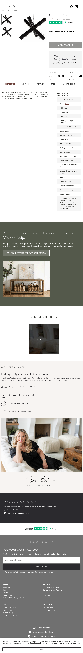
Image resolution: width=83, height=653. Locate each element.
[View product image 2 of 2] (6, 32)
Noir (51, 19)
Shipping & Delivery (51, 587)
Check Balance (49, 607)
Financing (47, 595)
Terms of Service (9, 607)
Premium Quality (74, 63)
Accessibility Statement (12, 615)
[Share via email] (80, 76)
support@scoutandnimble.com (18, 513)
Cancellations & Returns (52, 590)
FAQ (44, 592)
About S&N (7, 587)
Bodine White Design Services (14, 598)
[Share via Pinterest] (59, 76)
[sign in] (71, 6)
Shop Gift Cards (49, 610)
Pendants (14, 10)
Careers (6, 592)
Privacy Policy (8, 610)
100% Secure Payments (65, 63)
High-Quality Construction (57, 63)
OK (41, 649)
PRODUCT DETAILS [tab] (8, 84)
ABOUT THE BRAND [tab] (70, 84)
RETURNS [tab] (40, 84)
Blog (4, 590)
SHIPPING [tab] (25, 84)
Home (2, 10)
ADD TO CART (65, 45)
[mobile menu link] (3, 7)
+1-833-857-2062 (13, 509)
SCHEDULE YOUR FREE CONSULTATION (26, 253)
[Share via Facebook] (63, 76)
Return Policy (8, 613)
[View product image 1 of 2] (6, 19)
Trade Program (8, 595)
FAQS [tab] (53, 84)
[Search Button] (14, 6)
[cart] (76, 6)
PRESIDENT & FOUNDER (43, 486)
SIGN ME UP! (41, 567)
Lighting (8, 10)
